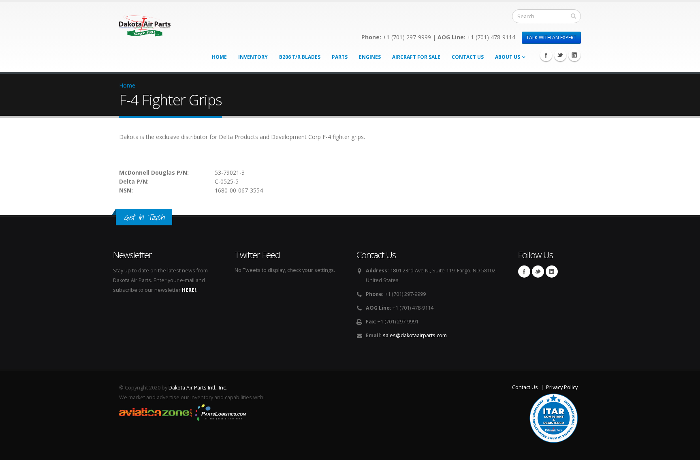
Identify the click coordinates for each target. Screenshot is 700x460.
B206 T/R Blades (299, 56)
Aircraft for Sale (416, 56)
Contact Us (468, 56)
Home (219, 56)
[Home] (145, 23)
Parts (340, 56)
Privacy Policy (562, 387)
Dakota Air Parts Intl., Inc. (198, 387)
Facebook (546, 55)
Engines (370, 56)
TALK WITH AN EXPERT (551, 37)
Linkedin (574, 55)
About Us (507, 56)
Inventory (253, 56)
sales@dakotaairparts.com (415, 335)
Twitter (560, 55)
